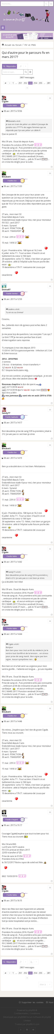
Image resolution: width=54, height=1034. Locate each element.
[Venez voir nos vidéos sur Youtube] (33, 1029)
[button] (5, 83)
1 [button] (13, 83)
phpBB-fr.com (32, 1024)
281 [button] (48, 83)
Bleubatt (6, 176)
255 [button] (40, 83)
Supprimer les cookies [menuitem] (32, 1002)
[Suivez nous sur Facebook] (20, 1029)
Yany (4, 815)
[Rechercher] (46, 3)
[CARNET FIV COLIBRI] (27, 36)
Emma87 (6, 289)
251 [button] (20, 83)
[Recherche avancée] (51, 3)
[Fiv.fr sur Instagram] (27, 1029)
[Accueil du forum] (27, 15)
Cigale (5, 101)
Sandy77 (6, 413)
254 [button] (35, 83)
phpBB (21, 1017)
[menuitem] (21, 1013)
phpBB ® (32, 1010)
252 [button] (25, 83)
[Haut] (51, 166)
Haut (51, 1002)
